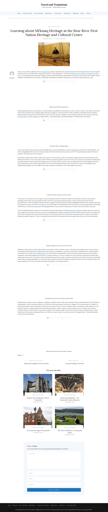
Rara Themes (77, 509)
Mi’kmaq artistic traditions (74, 210)
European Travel (27, 13)
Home (19, 13)
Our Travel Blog (38, 13)
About (82, 13)
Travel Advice (57, 13)
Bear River (38, 206)
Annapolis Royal (46, 72)
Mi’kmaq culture (22, 117)
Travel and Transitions (54, 4)
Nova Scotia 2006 (54, 26)
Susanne (11, 78)
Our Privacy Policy (71, 505)
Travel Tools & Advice (43, 505)
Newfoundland (41, 253)
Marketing (75, 13)
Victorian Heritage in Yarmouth (38, 430)
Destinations (48, 13)
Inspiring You (67, 13)
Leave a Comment (61, 39)
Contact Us (62, 505)
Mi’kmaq (55, 214)
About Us (14, 505)
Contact (88, 13)
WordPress (89, 509)
